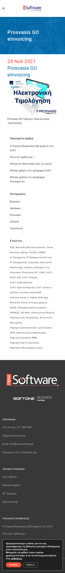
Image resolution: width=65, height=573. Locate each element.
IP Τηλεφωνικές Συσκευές (24, 262)
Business (15, 201)
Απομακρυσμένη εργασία (32, 307)
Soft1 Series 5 (44, 287)
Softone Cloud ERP (30, 292)
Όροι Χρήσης (9, 476)
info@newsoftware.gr (21, 444)
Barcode (20, 247)
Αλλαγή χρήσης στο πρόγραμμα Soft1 (31, 170)
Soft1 (49, 272)
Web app (43, 297)
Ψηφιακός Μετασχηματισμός (26, 347)
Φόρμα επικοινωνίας (14, 435)
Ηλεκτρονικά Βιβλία (42, 312)
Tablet (33, 297)
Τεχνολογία (16, 228)
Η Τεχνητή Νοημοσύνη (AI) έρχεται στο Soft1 (27, 526)
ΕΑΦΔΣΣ (15, 312)
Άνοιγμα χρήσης (38, 302)
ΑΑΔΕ (13, 307)
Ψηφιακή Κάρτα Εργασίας (24, 342)
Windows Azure (19, 302)
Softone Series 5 (19, 297)
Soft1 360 (15, 277)
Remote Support (11, 485)
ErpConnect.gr (10, 501)
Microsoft (46, 262)
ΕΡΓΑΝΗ (25, 312)
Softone (14, 221)
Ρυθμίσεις (30, 564)
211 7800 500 (24, 427)
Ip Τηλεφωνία (17, 257)
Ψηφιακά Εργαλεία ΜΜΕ (23, 337)
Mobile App (16, 267)
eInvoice (14, 252)
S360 (41, 272)
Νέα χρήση (16, 322)
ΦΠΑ (12, 332)
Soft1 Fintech (29, 277)
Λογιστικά (46, 317)
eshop (24, 252)
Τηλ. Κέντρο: (17, 427)
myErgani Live (41, 267)
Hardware (15, 208)
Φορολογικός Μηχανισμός (31, 332)
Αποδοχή (13, 564)
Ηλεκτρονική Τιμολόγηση (24, 317)
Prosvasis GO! (30, 272)
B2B (12, 247)
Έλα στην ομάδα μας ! (22, 157)
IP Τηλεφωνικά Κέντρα (39, 257)
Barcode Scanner (35, 247)
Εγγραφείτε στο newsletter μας (19, 452)
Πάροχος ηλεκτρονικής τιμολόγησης (31, 327)
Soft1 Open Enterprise (22, 287)
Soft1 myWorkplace (21, 282)
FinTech (33, 252)
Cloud (49, 247)
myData (28, 267)
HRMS (42, 252)
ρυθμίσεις (16, 558)
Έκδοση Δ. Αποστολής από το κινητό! (31, 163)
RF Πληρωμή (9, 493)
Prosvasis (15, 214)
